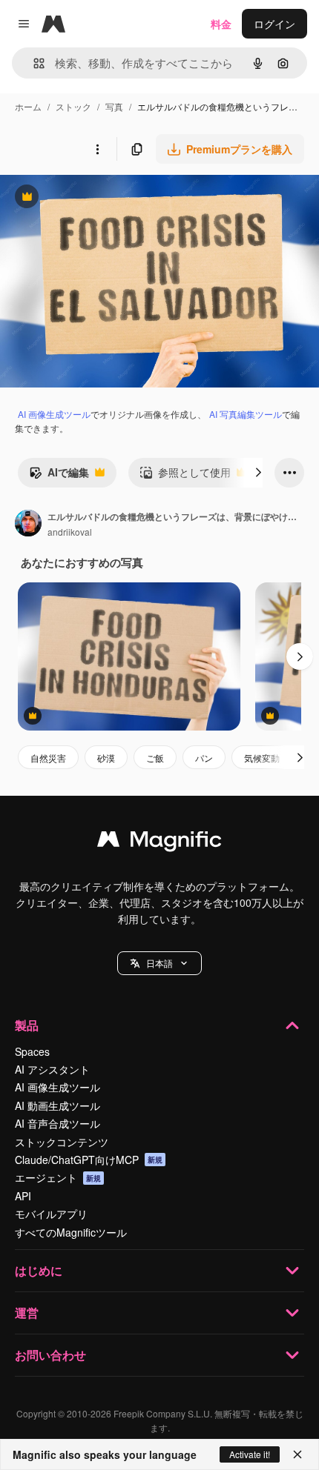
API (23, 1195)
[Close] (297, 1454)
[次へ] (258, 473)
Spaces (32, 1051)
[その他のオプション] (97, 149)
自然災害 (48, 757)
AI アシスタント (52, 1069)
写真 (114, 106)
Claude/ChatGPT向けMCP (88, 1159)
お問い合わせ (50, 1354)
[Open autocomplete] (33, 63)
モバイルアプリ (51, 1213)
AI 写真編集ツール (245, 414)
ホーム (28, 106)
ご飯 (155, 757)
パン (204, 757)
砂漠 (106, 757)
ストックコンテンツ (61, 1141)
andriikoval (69, 531)
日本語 (159, 963)
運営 (27, 1312)
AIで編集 (59, 476)
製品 (27, 1025)
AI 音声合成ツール (57, 1123)
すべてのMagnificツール (71, 1232)
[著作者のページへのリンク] (28, 524)
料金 (221, 23)
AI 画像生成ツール (54, 414)
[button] (159, 963)
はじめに (38, 1270)
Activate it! (249, 1454)
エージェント (58, 1177)
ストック (73, 106)
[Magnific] (159, 842)
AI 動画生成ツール (57, 1105)
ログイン (274, 23)
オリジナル (102, 198)
